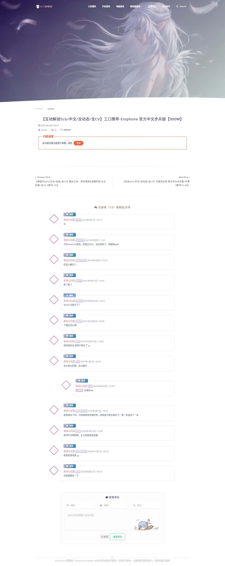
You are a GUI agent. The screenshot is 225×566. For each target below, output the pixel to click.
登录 (78, 143)
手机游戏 (106, 6)
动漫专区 (152, 6)
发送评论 (117, 536)
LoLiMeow (89, 560)
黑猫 (78, 431)
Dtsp (78, 220)
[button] (104, 537)
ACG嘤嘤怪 (68, 560)
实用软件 (166, 6)
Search (183, 6)
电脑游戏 (120, 6)
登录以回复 (69, 219)
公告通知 (92, 6)
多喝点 (79, 301)
